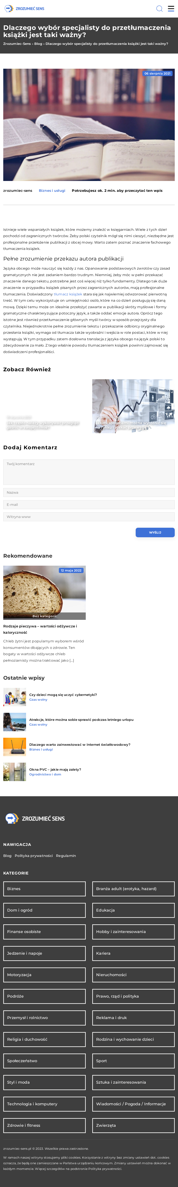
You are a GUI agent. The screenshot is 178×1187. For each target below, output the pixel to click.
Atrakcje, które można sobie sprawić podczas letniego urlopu (81, 720)
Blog (7, 856)
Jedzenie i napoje (24, 953)
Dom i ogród (19, 910)
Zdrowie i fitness (23, 1125)
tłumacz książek (68, 294)
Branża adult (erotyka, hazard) (126, 888)
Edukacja (105, 910)
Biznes (14, 888)
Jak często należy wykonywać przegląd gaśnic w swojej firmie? (43, 425)
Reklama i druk (111, 1017)
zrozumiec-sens (17, 191)
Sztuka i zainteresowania (121, 1082)
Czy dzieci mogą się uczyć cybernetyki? (63, 695)
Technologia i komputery (32, 1104)
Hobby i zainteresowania (121, 931)
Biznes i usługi (52, 191)
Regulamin (66, 856)
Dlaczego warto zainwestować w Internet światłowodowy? (79, 744)
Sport (101, 1060)
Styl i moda (18, 1082)
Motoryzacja (19, 974)
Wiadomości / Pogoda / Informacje (131, 1104)
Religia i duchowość (27, 1039)
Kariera (103, 953)
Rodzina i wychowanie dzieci (125, 1039)
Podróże (15, 996)
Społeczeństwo (22, 1060)
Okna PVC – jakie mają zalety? (55, 769)
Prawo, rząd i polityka (117, 996)
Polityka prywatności (34, 856)
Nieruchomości (111, 974)
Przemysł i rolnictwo (27, 1017)
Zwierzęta (106, 1125)
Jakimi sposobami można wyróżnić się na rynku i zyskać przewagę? (131, 425)
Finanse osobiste (24, 931)
